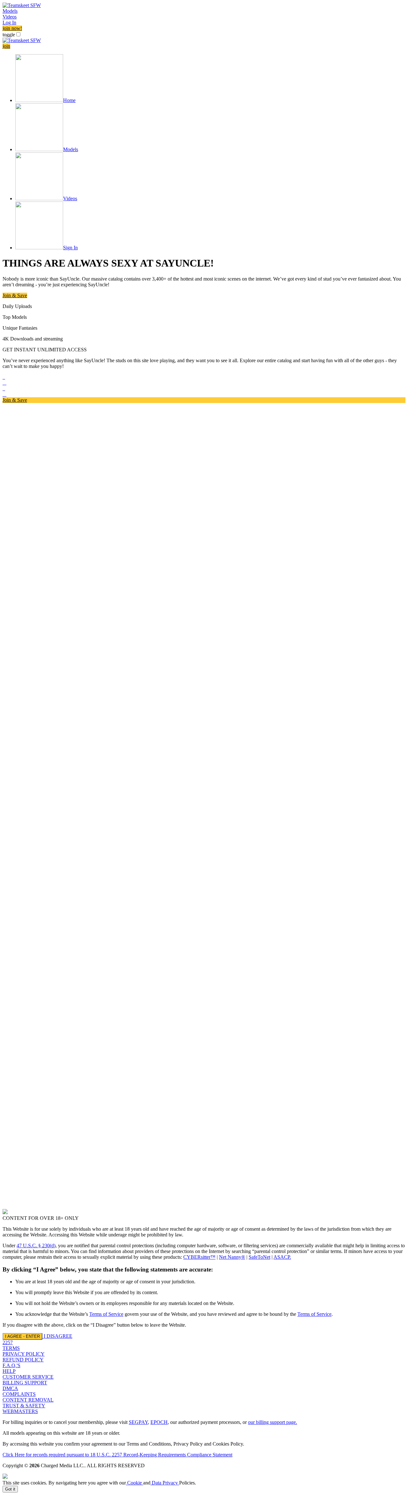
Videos (10, 16)
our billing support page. (272, 1422)
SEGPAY (138, 1422)
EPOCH (159, 1422)
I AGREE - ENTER (22, 1336)
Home (69, 100)
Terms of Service (106, 1314)
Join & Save (15, 295)
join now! (12, 28)
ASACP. (282, 1257)
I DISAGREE (58, 1336)
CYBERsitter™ (199, 1257)
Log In (9, 22)
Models (10, 11)
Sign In (70, 247)
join (6, 46)
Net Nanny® (232, 1257)
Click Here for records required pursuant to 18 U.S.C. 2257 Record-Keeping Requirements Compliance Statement (117, 1454)
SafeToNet (259, 1257)
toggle (9, 34)
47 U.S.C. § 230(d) (36, 1245)
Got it (10, 1489)
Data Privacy (164, 1482)
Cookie (134, 1482)
